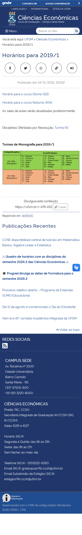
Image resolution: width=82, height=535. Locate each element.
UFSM (13, 509)
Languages (18, 8)
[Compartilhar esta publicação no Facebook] (10, 68)
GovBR (7, 3)
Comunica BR (29, 3)
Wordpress (64, 505)
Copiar (62, 207)
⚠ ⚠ (35, 259)
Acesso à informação (57, 3)
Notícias (27, 215)
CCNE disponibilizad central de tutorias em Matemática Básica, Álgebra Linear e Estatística (41, 242)
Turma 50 (61, 127)
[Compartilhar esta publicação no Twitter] (25, 68)
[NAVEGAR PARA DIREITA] (79, 3)
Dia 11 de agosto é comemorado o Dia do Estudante (39, 307)
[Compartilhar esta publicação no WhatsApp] (41, 68)
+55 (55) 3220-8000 (19, 393)
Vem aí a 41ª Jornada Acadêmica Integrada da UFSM (39, 318)
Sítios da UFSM (62, 8)
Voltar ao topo (69, 329)
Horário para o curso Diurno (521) (25, 94)
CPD (23, 509)
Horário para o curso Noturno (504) (27, 102)
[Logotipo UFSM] (12, 17)
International (40, 8)
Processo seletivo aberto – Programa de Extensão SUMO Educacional (37, 292)
